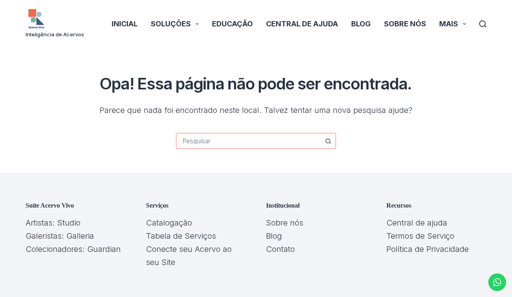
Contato (280, 249)
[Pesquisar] (482, 24)
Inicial (125, 24)
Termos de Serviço (420, 236)
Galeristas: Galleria (60, 236)
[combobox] (248, 141)
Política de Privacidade (427, 249)
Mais (448, 24)
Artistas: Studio (53, 223)
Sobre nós (405, 24)
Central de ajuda (302, 24)
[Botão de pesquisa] (328, 140)
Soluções (171, 24)
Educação (232, 24)
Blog (361, 24)
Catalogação (169, 223)
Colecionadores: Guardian (73, 249)
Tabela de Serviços (181, 236)
